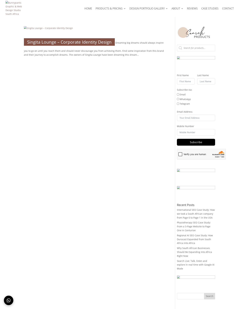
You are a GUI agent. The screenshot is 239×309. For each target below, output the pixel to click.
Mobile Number (185, 126)
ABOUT (176, 8)
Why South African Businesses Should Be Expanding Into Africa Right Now (194, 252)
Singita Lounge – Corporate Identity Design (69, 42)
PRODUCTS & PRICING (109, 8)
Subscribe (196, 142)
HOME (88, 8)
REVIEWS (192, 8)
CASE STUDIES (210, 8)
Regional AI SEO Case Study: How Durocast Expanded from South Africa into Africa (195, 239)
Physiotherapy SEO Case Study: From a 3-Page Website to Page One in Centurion (194, 226)
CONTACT (228, 8)
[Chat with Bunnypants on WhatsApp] (8, 300)
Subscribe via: (184, 89)
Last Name (203, 75)
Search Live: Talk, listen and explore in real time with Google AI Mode (195, 264)
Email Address (185, 111)
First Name (183, 75)
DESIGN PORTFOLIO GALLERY (147, 8)
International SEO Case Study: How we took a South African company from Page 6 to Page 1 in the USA (196, 213)
